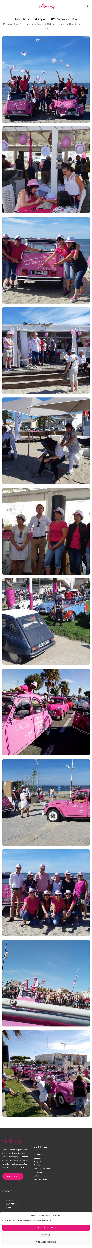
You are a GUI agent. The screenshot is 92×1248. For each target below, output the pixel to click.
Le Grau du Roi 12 (20, 1107)
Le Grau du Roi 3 (19, 294)
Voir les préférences (46, 1242)
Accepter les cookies (46, 1228)
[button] (88, 6)
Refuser (46, 1235)
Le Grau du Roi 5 (20, 475)
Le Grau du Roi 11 (20, 1017)
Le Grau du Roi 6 (19, 565)
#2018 (29, 117)
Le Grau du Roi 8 (19, 746)
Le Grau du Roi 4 (20, 384)
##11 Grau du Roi (16, 117)
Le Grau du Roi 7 (19, 655)
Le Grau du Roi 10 (20, 926)
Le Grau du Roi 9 (19, 836)
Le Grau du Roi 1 (19, 113)
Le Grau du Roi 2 (19, 204)
